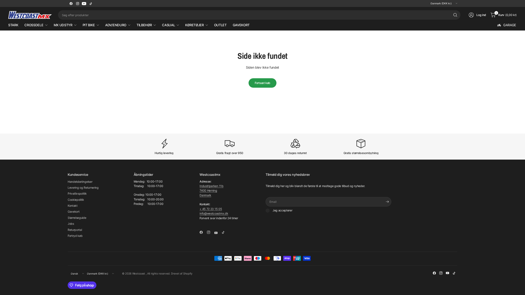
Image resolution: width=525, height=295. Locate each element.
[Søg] (455, 15)
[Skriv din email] (387, 201)
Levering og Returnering (83, 187)
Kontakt (73, 205)
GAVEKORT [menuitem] (241, 25)
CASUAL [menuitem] (168, 25)
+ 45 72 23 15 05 (211, 209)
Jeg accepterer (282, 210)
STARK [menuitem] (13, 25)
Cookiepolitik (76, 199)
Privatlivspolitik (77, 193)
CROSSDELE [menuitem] (33, 25)
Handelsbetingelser (80, 181)
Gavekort (73, 211)
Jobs (71, 223)
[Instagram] (77, 3)
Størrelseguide (77, 217)
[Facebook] (71, 3)
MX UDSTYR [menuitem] (63, 25)
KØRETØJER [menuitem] (194, 25)
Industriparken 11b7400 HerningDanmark (211, 190)
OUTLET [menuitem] (220, 25)
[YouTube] (84, 3)
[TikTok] (90, 3)
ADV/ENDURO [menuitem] (115, 25)
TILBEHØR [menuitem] (144, 25)
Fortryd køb (75, 235)
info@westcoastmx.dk (214, 213)
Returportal (75, 229)
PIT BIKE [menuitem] (89, 25)
